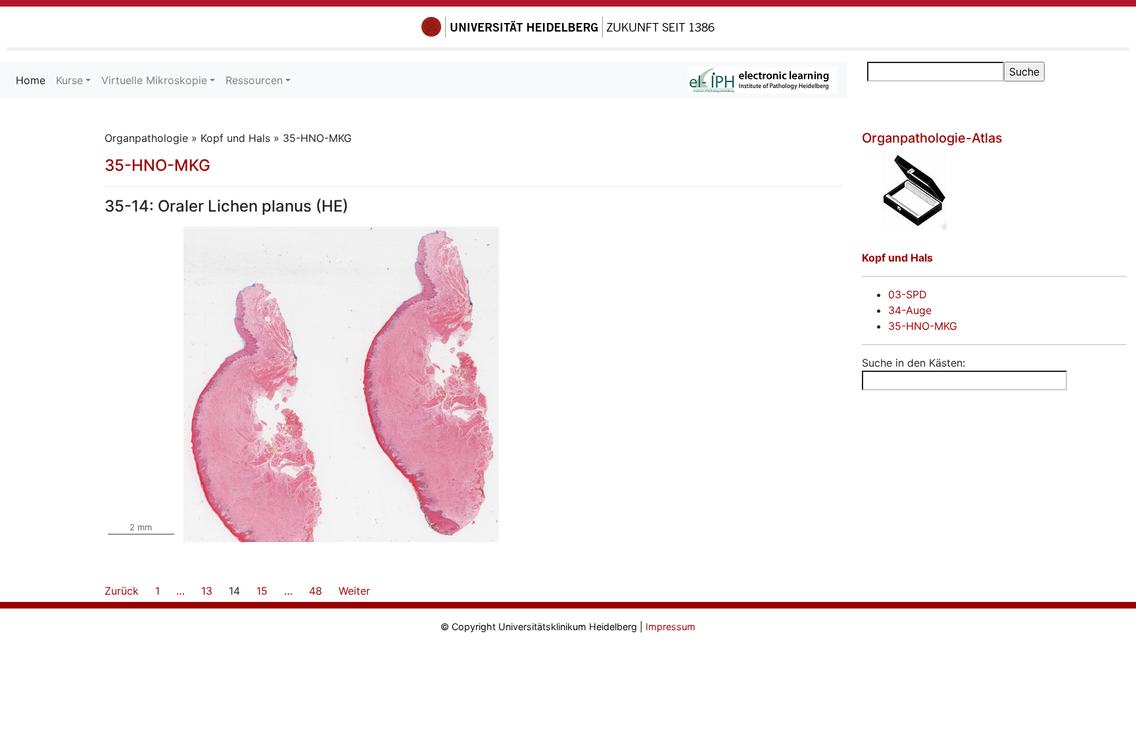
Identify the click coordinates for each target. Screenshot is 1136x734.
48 (315, 590)
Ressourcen (254, 80)
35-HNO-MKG (157, 165)
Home (33, 80)
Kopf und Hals (897, 257)
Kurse (69, 80)
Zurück (122, 590)
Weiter (354, 590)
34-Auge (910, 310)
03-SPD (907, 294)
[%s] (994, 190)
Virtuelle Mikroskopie (154, 80)
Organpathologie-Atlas (932, 138)
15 (262, 590)
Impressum (671, 626)
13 (206, 590)
